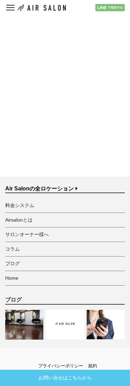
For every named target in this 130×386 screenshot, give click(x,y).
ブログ (12, 263)
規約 (92, 365)
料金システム (19, 205)
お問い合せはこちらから (65, 377)
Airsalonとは (19, 220)
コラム (12, 249)
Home (11, 278)
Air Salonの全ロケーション (39, 188)
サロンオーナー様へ (27, 234)
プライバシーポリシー (60, 365)
